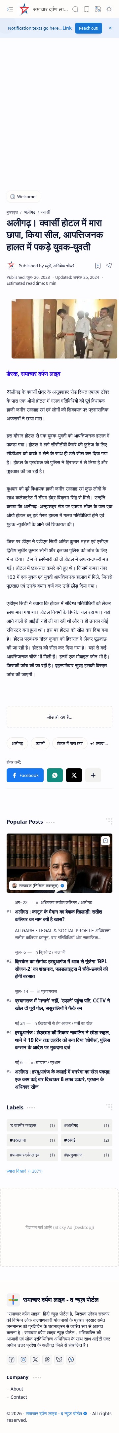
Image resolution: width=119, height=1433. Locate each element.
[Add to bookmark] (105, 840)
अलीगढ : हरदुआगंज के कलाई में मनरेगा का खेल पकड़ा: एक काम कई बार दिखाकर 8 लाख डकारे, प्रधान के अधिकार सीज (62, 1079)
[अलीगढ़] (17, 743)
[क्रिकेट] (46, 952)
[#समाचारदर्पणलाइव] (32, 1155)
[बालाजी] (60, 952)
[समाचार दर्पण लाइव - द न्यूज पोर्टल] (23, 9)
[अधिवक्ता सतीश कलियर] (60, 902)
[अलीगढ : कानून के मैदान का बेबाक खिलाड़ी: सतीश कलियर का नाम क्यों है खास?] (59, 863)
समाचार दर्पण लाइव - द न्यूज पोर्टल (65, 9)
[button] (10, 9)
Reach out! (88, 28)
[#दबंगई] (86, 1140)
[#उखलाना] (32, 1140)
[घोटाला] (42, 1062)
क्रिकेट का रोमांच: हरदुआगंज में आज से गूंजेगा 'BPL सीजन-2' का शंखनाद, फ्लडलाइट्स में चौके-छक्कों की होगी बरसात (61, 969)
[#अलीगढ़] (86, 1125)
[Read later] (98, 266)
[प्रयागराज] (49, 991)
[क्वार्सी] (40, 743)
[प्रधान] (55, 1062)
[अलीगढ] (86, 902)
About (17, 1389)
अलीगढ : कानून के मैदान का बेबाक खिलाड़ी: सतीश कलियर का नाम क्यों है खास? (58, 915)
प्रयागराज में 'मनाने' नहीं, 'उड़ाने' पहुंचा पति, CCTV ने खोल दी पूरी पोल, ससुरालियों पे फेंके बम (62, 1004)
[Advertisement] (59, 117)
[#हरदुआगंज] (86, 1155)
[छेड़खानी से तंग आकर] (55, 1023)
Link (67, 28)
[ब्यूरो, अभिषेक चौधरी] (47, 266)
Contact (19, 1397)
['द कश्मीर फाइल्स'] (32, 1125)
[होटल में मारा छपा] (70, 743)
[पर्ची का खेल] (83, 1023)
